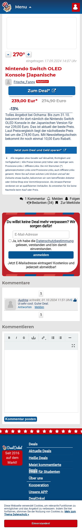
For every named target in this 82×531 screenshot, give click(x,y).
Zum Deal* (39, 90)
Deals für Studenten (44, 472)
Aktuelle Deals (40, 451)
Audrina (23, 300)
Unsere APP (38, 492)
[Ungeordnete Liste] (53, 337)
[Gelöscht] (24, 337)
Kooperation (39, 485)
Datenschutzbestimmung (55, 241)
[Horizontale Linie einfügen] (70, 337)
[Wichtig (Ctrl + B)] (9, 337)
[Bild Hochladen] (33, 337)
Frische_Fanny (24, 82)
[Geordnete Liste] (60, 337)
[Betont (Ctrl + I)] (16, 337)
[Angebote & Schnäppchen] (6, 11)
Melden (39, 307)
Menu (21, 6)
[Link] (43, 337)
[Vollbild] (73, 345)
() (43, 203)
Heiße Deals (38, 458)
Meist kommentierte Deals (45, 465)
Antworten (25, 307)
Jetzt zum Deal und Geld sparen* (38, 150)
